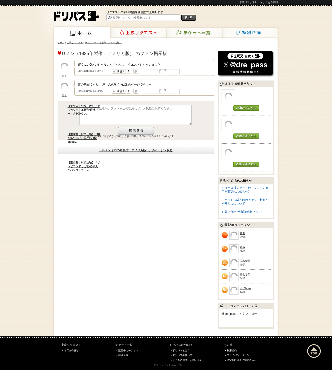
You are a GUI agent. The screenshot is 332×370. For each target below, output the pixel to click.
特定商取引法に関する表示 (242, 360)
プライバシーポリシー (239, 355)
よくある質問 (270, 2)
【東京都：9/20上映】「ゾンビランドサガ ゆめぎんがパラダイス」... (84, 166)
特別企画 (249, 33)
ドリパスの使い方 (182, 355)
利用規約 (232, 350)
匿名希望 (245, 260)
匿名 (64, 75)
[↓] (135, 71)
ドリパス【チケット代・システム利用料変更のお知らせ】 (245, 189)
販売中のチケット (128, 350)
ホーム (82, 32)
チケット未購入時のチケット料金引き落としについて (245, 201)
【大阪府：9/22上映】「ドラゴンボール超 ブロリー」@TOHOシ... (84, 110)
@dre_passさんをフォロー (239, 313)
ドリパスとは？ (248, 2)
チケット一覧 (194, 33)
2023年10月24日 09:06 (90, 91)
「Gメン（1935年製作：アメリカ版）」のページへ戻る (136, 150)
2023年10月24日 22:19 (90, 71)
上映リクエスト (138, 33)
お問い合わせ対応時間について (242, 212)
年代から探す (71, 350)
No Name (245, 288)
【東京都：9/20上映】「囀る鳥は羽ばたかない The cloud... (84, 138)
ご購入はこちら (246, 108)
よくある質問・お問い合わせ (189, 360)
